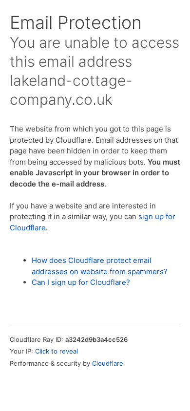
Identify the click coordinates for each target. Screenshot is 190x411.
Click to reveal (56, 351)
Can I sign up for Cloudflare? (81, 282)
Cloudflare (107, 363)
